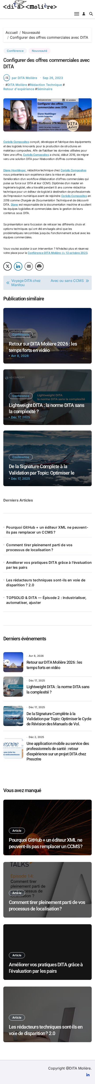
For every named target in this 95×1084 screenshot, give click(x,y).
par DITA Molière (24, 78)
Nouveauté (39, 51)
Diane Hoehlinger (14, 170)
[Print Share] (39, 266)
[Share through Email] (29, 266)
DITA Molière (17, 85)
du (57, 253)
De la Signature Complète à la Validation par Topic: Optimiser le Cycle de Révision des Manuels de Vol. (47, 473)
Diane (14, 204)
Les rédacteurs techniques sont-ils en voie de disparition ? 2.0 (45, 582)
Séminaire (44, 89)
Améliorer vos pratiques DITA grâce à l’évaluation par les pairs (49, 565)
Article (16, 830)
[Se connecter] (83, 13)
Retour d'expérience (18, 89)
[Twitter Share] (7, 266)
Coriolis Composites (16, 142)
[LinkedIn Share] (18, 266)
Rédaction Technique (46, 85)
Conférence (15, 51)
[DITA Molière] (47, 4)
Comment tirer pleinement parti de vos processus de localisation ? (39, 547)
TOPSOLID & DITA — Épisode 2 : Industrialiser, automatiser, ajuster (46, 600)
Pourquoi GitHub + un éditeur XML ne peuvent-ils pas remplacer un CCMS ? (47, 529)
